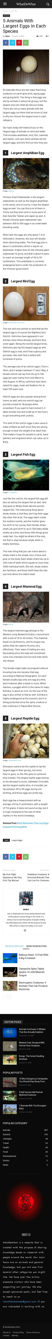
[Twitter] (12, 43)
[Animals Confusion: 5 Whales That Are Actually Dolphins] (10, 1033)
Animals (14, 11)
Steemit (11, 191)
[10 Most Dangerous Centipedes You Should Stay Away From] (10, 1082)
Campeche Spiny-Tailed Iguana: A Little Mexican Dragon (31, 972)
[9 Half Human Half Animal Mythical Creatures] (10, 1096)
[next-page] (9, 996)
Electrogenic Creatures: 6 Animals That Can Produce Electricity (33, 986)
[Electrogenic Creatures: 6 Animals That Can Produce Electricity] (10, 986)
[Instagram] (26, 930)
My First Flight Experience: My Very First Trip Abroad (12, 877)
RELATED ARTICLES (14, 946)
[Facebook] (6, 43)
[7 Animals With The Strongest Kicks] (10, 1109)
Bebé (7, 36)
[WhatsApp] (26, 43)
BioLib (10, 624)
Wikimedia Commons (16, 323)
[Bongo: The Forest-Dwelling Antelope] (10, 1060)
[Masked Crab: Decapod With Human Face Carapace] (10, 1046)
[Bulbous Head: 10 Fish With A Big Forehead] (10, 958)
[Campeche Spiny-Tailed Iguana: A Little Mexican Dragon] (10, 972)
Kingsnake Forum (14, 760)
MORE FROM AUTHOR (36, 946)
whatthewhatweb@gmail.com (19, 1301)
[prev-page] (4, 996)
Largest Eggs (17, 840)
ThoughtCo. (12, 492)
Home (5, 11)
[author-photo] (26, 905)
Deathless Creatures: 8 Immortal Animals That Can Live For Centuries (38, 877)
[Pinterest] (19, 43)
